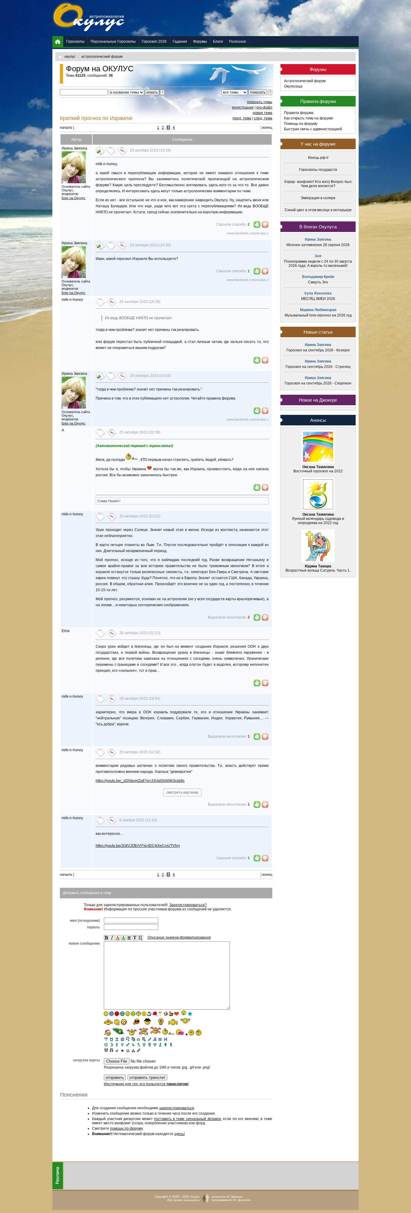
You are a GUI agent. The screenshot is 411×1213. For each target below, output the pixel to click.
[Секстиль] (122, 1050)
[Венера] (122, 1044)
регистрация (243, 107)
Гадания (180, 41)
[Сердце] (176, 1013)
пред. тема (242, 118)
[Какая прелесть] (132, 1032)
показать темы (259, 102)
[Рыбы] (165, 1039)
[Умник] (124, 1022)
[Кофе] (149, 1013)
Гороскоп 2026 (154, 41)
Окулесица (293, 86)
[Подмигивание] (127, 1013)
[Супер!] (173, 1021)
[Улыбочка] (106, 1013)
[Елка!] (119, 1031)
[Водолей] (160, 1039)
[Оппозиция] (138, 1050)
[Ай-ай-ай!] (200, 1032)
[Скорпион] (144, 1039)
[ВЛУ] (111, 1050)
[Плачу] (180, 1032)
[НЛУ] (106, 1050)
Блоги (218, 41)
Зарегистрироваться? (188, 905)
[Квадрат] (127, 1050)
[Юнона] (165, 1044)
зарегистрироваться (176, 1108)
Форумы (200, 41)
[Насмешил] (134, 1021)
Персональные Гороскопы (113, 41)
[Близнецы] (117, 1039)
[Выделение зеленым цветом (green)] (123, 937)
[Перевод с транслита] (134, 937)
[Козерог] (155, 1039)
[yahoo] (185, 1021)
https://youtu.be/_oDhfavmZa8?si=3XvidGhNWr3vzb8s (140, 781)
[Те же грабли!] (168, 1031)
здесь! (179, 1134)
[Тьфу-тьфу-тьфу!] (190, 1032)
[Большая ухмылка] (122, 1013)
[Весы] (138, 1039)
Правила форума (299, 113)
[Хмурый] (111, 1013)
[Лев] (127, 1039)
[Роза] (155, 1013)
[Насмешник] (133, 1013)
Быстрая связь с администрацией (313, 129)
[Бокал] (160, 1013)
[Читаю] (143, 1031)
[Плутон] (144, 1044)
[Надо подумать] (117, 1022)
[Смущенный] (117, 1013)
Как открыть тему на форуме (308, 118)
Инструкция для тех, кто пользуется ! (146, 1084)
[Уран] (149, 1044)
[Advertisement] (249, 18)
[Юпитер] (133, 1044)
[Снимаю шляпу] (147, 1021)
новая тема (262, 113)
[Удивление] (138, 1013)
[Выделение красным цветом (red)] (117, 937)
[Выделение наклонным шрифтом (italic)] (112, 937)
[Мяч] (165, 1013)
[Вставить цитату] (140, 937)
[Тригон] (133, 1050)
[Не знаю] (108, 1022)
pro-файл (264, 107)
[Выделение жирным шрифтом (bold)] (106, 937)
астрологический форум (101, 56)
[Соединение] (117, 1050)
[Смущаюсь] (156, 1031)
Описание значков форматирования (179, 937)
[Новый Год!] (107, 1032)
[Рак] (122, 1039)
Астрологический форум (305, 81)
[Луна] (111, 1044)
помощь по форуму (126, 1128)
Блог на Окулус (73, 198)
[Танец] (183, 1013)
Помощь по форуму (300, 124)
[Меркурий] (117, 1044)
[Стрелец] (149, 1039)
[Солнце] (106, 1044)
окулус (70, 56)
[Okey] (171, 1013)
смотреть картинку (182, 792)
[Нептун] (155, 1044)
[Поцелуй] (144, 1013)
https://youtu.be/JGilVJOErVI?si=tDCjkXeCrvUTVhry (138, 846)
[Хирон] (160, 1044)
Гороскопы (75, 41)
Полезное (237, 41)
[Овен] (106, 1039)
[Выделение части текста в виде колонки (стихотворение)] (129, 937)
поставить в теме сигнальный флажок (187, 1119)
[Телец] (111, 1039)
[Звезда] (190, 1013)
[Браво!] (161, 1021)
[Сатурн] (138, 1044)
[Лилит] (171, 1044)
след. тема (263, 118)
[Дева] (133, 1039)
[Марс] (127, 1044)
